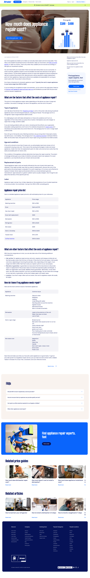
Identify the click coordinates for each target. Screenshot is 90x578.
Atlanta (71, 530)
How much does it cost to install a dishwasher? (43, 481)
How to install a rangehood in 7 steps (70, 513)
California (71, 549)
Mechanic (55, 547)
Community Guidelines (29, 536)
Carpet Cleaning (56, 539)
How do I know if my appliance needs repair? (75, 67)
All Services (55, 551)
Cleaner (54, 538)
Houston (71, 545)
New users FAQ (14, 541)
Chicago (71, 547)
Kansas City (72, 534)
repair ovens (49, 127)
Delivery (54, 549)
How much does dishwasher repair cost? (16, 481)
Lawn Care (55, 532)
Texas (71, 551)
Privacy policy (27, 545)
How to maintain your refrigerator (16, 513)
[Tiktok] (78, 567)
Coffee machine (9, 238)
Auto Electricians (56, 545)
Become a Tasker (81, 1)
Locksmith (55, 543)
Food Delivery (55, 534)
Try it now (52, 5)
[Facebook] (74, 567)
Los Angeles (72, 536)
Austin (71, 543)
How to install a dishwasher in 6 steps (44, 513)
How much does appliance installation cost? (70, 481)
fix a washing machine (40, 136)
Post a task (17, 1)
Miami (71, 538)
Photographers (56, 536)
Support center (42, 538)
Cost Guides (13, 536)
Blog (25, 541)
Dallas (71, 532)
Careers (26, 532)
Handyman (55, 530)
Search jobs (13, 534)
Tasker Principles (28, 538)
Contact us (27, 543)
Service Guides (14, 538)
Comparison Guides (14, 539)
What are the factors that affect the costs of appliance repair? (76, 57)
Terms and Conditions (29, 539)
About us (26, 530)
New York (71, 539)
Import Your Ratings (43, 536)
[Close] (85, 5)
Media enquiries (28, 534)
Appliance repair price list (72, 60)
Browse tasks (42, 532)
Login (41, 534)
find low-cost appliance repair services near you (19, 89)
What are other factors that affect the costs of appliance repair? (75, 63)
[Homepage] (7, 2)
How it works (13, 530)
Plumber (54, 541)
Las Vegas (71, 541)
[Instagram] (76, 567)
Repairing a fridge (28, 111)
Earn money (13, 532)
